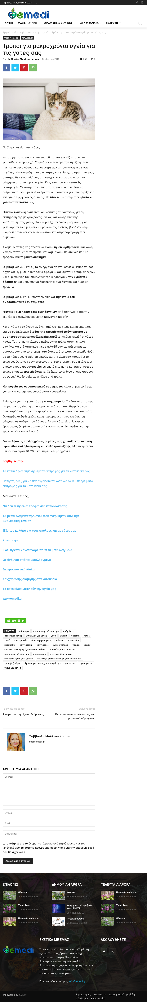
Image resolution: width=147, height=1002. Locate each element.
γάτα (53, 635)
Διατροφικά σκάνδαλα (19, 569)
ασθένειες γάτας (13, 635)
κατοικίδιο (10, 644)
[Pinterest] (24, 67)
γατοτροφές (20, 640)
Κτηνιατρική (41, 32)
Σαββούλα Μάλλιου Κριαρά (23, 58)
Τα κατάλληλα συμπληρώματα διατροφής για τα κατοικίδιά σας (46, 471)
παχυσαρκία (39, 654)
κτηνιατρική (26, 644)
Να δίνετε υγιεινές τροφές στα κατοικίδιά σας (35, 506)
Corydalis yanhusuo (28, 918)
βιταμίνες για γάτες (36, 635)
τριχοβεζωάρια (12, 663)
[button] (139, 23)
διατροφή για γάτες (41, 640)
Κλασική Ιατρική (22, 32)
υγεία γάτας (86, 663)
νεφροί (87, 644)
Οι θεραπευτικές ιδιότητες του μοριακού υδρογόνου (75, 716)
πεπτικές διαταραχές (61, 654)
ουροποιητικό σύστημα (16, 654)
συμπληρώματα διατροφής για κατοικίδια (59, 658)
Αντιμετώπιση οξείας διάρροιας (23, 714)
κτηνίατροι (42, 644)
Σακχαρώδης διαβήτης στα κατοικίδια (30, 579)
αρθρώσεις (69, 631)
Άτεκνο (71, 892)
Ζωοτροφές (11, 540)
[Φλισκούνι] (9, 895)
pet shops (24, 631)
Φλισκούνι (23, 892)
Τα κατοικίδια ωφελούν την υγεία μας (29, 588)
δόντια (60, 640)
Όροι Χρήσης (83, 994)
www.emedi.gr (13, 598)
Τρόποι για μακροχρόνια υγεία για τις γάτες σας (50, 663)
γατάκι (63, 635)
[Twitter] (15, 67)
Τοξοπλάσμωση (75, 918)
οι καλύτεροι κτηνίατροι (62, 649)
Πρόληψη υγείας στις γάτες (18, 658)
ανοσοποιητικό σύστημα (46, 631)
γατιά (7, 640)
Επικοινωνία (98, 998)
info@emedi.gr (77, 981)
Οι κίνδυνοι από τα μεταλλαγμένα (27, 559)
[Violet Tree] (9, 908)
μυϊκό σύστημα (60, 644)
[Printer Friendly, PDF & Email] (15, 620)
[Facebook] (137, 3)
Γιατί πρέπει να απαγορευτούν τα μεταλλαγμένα (37, 550)
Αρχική (6, 32)
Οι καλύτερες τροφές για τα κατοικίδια (24, 649)
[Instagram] (142, 3)
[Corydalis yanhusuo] (9, 921)
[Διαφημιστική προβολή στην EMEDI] (58, 908)
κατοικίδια (73, 640)
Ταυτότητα (100, 994)
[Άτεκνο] (58, 895)
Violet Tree (24, 905)
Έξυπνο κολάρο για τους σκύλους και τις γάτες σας (39, 530)
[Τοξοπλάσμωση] (58, 921)
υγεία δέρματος (12, 667)
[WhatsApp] (33, 67)
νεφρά (76, 644)
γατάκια (75, 635)
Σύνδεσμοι (82, 998)
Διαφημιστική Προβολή (122, 994)
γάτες (87, 635)
